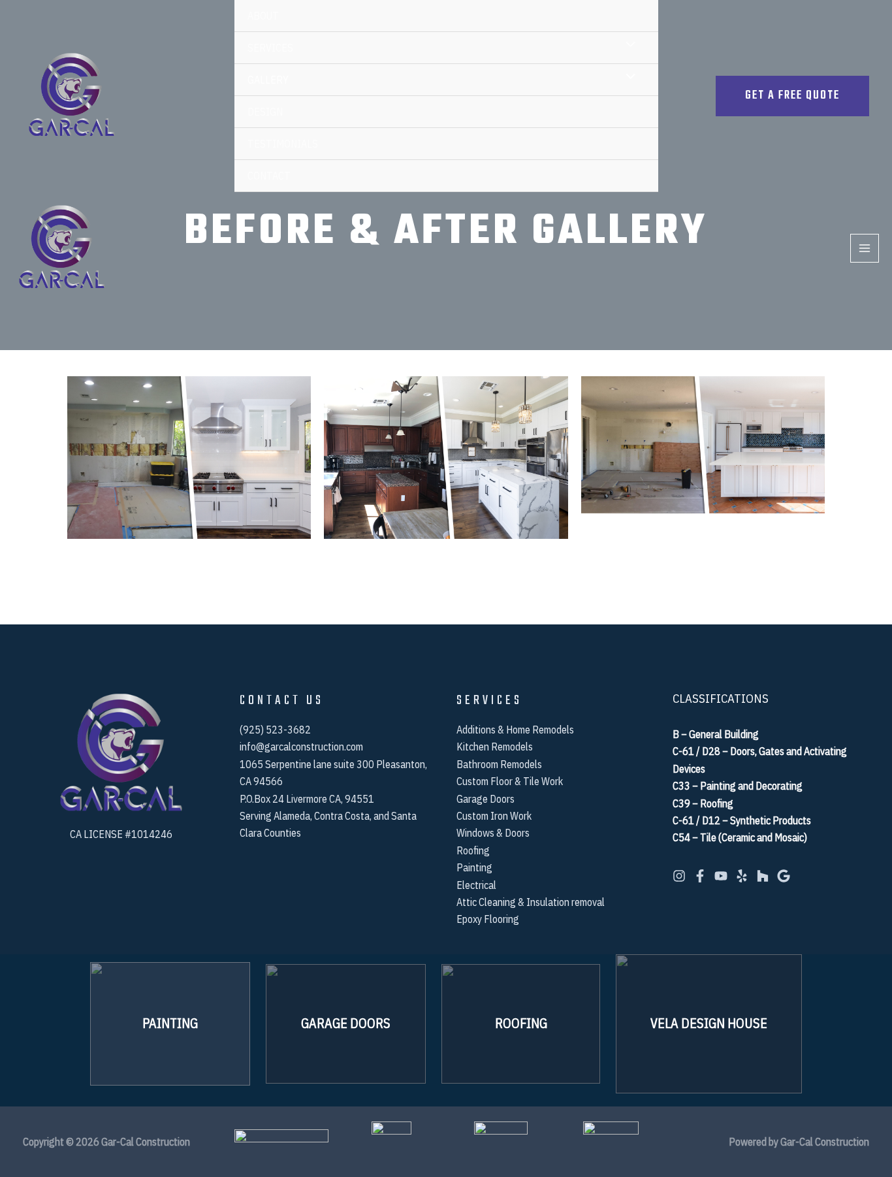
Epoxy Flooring (487, 919)
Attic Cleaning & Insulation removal (530, 902)
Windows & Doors (493, 832)
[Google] (783, 875)
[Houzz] (762, 875)
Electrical (476, 885)
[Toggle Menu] (627, 47)
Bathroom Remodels (499, 764)
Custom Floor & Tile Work (509, 781)
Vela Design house (708, 1023)
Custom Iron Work (494, 815)
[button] (792, 96)
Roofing (473, 850)
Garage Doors (485, 798)
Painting (474, 867)
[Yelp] (741, 875)
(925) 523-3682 (275, 729)
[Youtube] (720, 875)
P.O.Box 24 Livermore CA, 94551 (307, 798)
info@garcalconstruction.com (301, 746)
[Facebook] (700, 875)
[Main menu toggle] (864, 248)
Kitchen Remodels (494, 746)
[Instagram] (679, 875)
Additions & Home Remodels (515, 729)
